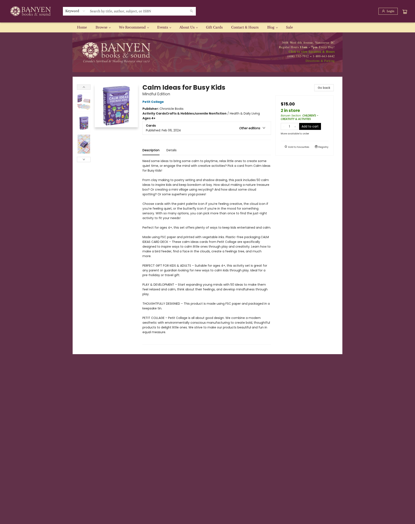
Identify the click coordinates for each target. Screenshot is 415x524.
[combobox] (75, 11)
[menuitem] (82, 27)
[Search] (191, 11)
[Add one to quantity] (295, 126)
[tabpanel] (206, 252)
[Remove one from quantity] (283, 126)
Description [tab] (151, 150)
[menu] (207, 27)
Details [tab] (171, 150)
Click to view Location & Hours (312, 51)
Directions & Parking (320, 61)
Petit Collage (153, 102)
